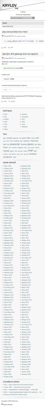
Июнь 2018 (25, 248)
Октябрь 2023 (8, 181)
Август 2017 (8, 260)
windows (33, 154)
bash (24, 138)
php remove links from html (14, 32)
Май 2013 (25, 315)
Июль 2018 (7, 248)
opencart (20, 151)
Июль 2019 (25, 233)
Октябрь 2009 (26, 364)
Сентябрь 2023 (27, 181)
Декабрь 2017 (8, 255)
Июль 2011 (7, 339)
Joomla (24, 144)
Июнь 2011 (25, 339)
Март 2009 (7, 374)
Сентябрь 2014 (27, 300)
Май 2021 (7, 211)
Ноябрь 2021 (8, 203)
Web (5, 122)
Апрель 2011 (26, 342)
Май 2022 (7, 198)
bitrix (29, 138)
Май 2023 (7, 186)
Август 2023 (8, 183)
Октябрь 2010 (26, 349)
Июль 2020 (25, 220)
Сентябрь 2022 (9, 193)
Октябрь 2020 (26, 218)
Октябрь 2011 (26, 334)
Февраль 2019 (9, 240)
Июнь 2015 (25, 290)
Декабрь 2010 (26, 347)
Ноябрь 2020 (8, 218)
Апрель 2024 (8, 173)
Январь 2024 (26, 176)
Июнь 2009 (25, 369)
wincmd (26, 154)
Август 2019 (8, 233)
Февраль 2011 (26, 344)
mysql (6, 151)
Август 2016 (8, 275)
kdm (35, 144)
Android (24, 114)
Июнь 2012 (7, 329)
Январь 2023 (26, 188)
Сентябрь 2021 (9, 206)
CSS (23, 119)
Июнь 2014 (7, 305)
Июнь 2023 (25, 183)
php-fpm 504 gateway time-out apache (20, 54)
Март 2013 (25, 317)
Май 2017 (25, 263)
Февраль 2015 (9, 295)
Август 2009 (25, 367)
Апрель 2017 (8, 265)
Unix (5, 124)
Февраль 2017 (9, 267)
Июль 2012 (25, 327)
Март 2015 (25, 292)
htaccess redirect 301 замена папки (15, 394)
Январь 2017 (26, 267)
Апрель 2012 (26, 329)
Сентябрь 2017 (27, 258)
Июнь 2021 (25, 208)
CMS (23, 122)
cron (33, 138)
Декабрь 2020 (26, 215)
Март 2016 (7, 280)
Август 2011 (25, 337)
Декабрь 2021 (26, 201)
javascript (15, 144)
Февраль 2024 (9, 176)
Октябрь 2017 (8, 258)
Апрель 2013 (8, 317)
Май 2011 (7, 342)
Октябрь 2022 (26, 191)
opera (25, 151)
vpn (21, 154)
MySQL (6, 119)
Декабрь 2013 (26, 310)
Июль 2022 (7, 196)
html (4, 144)
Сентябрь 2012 (27, 324)
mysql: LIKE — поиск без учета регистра (17, 387)
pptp (35, 151)
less (39, 144)
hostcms (26, 141)
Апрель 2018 (26, 250)
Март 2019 (25, 238)
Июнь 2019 (7, 235)
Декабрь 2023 (8, 178)
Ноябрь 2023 (26, 178)
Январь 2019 (26, 240)
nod (16, 151)
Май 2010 (7, 357)
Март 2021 (7, 213)
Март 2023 (25, 186)
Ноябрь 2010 (8, 349)
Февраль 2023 (9, 188)
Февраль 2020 (26, 225)
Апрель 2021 (26, 211)
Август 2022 (25, 193)
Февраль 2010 (26, 359)
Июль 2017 (25, 260)
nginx (12, 151)
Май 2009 (7, 372)
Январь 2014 (8, 310)
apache (13, 101)
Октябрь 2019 (8, 230)
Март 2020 (7, 225)
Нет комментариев (19, 36)
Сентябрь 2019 (27, 230)
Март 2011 (7, 344)
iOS (5, 117)
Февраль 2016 (26, 280)
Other (6, 129)
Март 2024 (25, 173)
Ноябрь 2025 (8, 168)
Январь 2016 (8, 282)
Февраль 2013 (9, 320)
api (20, 138)
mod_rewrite (30, 147)
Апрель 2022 (26, 198)
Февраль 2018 (9, 253)
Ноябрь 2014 (26, 297)
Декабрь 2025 (26, 166)
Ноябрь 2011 (8, 334)
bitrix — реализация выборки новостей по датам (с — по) (23, 392)
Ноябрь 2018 (26, 243)
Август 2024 (8, 171)
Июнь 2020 (7, 223)
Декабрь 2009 (26, 362)
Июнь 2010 (25, 354)
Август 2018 (25, 245)
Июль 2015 (7, 290)
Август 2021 (25, 206)
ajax (4, 138)
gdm (21, 141)
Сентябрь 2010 (9, 352)
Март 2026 (7, 166)
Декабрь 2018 (8, 243)
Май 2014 (25, 305)
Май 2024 (25, 171)
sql (10, 154)
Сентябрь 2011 (9, 337)
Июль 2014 (25, 302)
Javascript (25, 117)
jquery (30, 144)
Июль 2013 (25, 312)
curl (4, 141)
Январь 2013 (26, 320)
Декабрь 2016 (8, 270)
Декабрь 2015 (26, 282)
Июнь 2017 (7, 263)
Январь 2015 (26, 295)
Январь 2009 (8, 377)
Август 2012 (8, 327)
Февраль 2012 (26, 332)
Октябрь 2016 (8, 272)
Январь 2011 (8, 347)
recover (5, 154)
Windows (24, 127)
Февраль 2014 (26, 307)
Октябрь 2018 (8, 245)
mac (10, 147)
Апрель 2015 (8, 292)
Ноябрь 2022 (8, 191)
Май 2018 (7, 250)
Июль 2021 (7, 208)
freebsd (16, 141)
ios (8, 144)
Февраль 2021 (26, 213)
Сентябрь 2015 (9, 287)
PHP (5, 47)
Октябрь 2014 (8, 300)
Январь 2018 (26, 253)
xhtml (14, 157)
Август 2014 (8, 302)
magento (20, 147)
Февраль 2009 (26, 374)
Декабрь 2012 (8, 322)
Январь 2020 (8, 228)
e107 (8, 141)
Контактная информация (23, 14)
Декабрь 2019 (26, 228)
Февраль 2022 (9, 201)
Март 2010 (7, 359)
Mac (5, 127)
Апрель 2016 (26, 277)
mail (25, 147)
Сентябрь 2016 (27, 272)
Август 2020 (8, 220)
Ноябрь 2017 (26, 255)
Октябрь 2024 (26, 168)
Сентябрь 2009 (9, 367)
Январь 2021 (8, 215)
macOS (14, 147)
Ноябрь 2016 (26, 270)
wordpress (7, 157)
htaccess (34, 141)
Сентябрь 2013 (9, 312)
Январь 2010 (8, 362)
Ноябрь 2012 (26, 322)
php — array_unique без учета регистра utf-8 (18, 384)
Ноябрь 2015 (8, 285)
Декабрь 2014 (8, 297)
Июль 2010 (7, 354)
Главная (23, 12)
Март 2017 (25, 265)
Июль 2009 (7, 369)
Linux (5, 101)
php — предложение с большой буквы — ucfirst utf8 (21, 389)
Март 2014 (7, 307)
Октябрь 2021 (26, 203)
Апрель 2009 (26, 372)
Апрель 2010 (26, 357)
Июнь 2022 (25, 196)
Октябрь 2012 (8, 324)
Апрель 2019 (8, 238)
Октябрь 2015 (26, 285)
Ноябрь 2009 (8, 364)
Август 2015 (25, 287)
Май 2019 (25, 235)
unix (18, 154)
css (37, 138)
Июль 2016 (25, 275)
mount (37, 147)
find (11, 141)
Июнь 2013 (7, 315)
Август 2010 (25, 352)
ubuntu (13, 154)
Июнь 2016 (7, 277)
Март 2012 (7, 332)
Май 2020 (25, 223)
